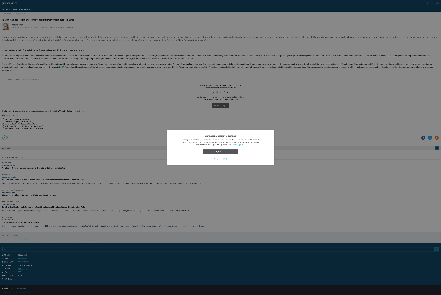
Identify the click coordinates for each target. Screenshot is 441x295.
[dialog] (220, 147)
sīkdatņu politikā (238, 145)
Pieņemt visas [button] (221, 152)
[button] (220, 159)
